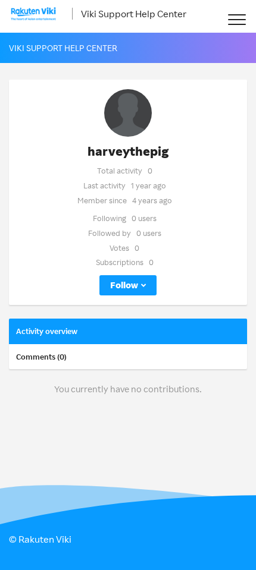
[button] (236, 19)
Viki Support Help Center (133, 14)
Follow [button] (124, 285)
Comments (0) (41, 356)
